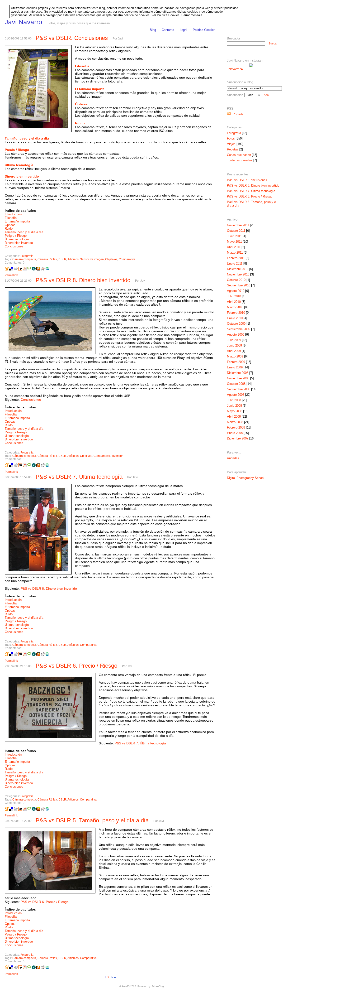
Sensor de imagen (92, 259)
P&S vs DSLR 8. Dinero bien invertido (83, 280)
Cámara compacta (24, 259)
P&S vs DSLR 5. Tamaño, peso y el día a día (92, 820)
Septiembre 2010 (238, 285)
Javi (120, 38)
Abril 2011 (234, 247)
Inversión (117, 456)
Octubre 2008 (236, 384)
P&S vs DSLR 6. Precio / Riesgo (76, 665)
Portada (237, 114)
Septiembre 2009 (238, 329)
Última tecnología (17, 239)
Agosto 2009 (235, 334)
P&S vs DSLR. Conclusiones (72, 38)
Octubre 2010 (236, 280)
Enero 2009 (235, 367)
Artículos (73, 259)
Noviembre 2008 (238, 378)
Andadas (233, 458)
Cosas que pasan (239, 155)
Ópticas (10, 225)
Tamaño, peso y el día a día (24, 232)
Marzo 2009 (235, 356)
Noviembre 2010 (238, 274)
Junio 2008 (234, 405)
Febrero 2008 (236, 427)
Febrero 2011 (236, 258)
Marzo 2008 (235, 422)
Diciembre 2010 (237, 269)
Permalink (11, 275)
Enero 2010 (235, 318)
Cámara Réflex (47, 259)
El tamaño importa (17, 221)
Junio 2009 (234, 345)
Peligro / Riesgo (16, 235)
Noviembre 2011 (238, 225)
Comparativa (127, 259)
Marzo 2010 (235, 307)
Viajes (231, 144)
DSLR (62, 259)
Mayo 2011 (234, 241)
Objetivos (111, 259)
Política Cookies (204, 30)
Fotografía (26, 256)
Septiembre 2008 (238, 389)
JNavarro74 (235, 69)
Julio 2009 (234, 340)
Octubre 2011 (236, 230)
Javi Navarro (23, 22)
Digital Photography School (245, 478)
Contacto (168, 30)
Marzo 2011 (235, 252)
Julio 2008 (234, 400)
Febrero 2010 (236, 312)
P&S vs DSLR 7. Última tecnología (79, 476)
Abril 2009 (234, 351)
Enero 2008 (235, 433)
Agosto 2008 (235, 394)
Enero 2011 (234, 263)
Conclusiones (14, 246)
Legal (183, 30)
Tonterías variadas (239, 160)
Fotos (231, 138)
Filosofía (11, 218)
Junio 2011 (234, 236)
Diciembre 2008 (237, 373)
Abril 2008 (234, 416)
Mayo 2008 (234, 411)
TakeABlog (158, 986)
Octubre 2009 (236, 323)
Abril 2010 (234, 302)
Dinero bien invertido (19, 243)
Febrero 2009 (236, 362)
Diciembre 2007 (237, 438)
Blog (153, 30)
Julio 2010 (234, 296)
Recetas (232, 149)
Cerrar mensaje (191, 15)
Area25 (126, 986)
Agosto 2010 (235, 291)
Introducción (13, 214)
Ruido (9, 228)
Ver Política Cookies (165, 15)
